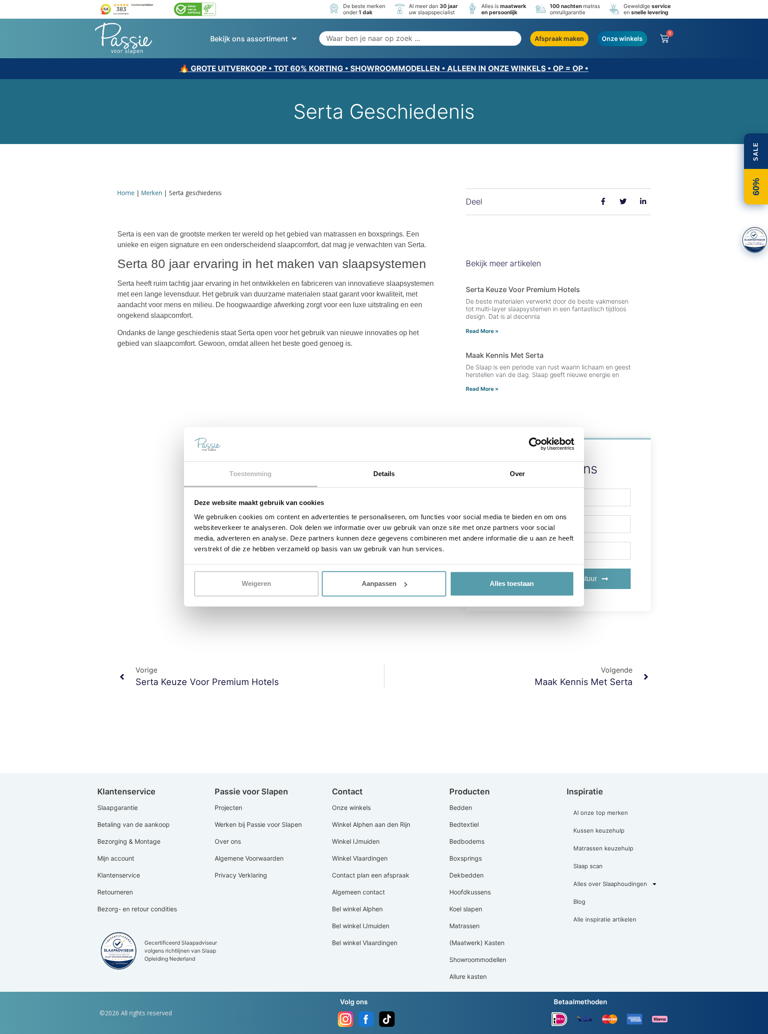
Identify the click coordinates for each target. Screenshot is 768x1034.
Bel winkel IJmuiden (360, 926)
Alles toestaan (512, 583)
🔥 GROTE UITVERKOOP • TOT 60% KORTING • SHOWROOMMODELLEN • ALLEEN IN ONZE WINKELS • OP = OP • (384, 68)
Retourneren (115, 892)
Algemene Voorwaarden (249, 858)
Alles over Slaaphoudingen (610, 883)
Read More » (482, 331)
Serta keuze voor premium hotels (523, 289)
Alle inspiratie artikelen (604, 919)
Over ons (228, 841)
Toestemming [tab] (250, 473)
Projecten (228, 807)
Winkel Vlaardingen (360, 858)
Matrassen (464, 926)
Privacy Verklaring (241, 875)
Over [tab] (517, 473)
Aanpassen (379, 583)
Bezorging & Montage (128, 841)
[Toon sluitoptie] (754, 240)
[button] (254, 38)
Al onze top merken (600, 812)
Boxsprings (465, 858)
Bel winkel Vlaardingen (364, 942)
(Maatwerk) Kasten (476, 942)
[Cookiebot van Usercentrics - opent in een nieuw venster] (535, 444)
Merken (151, 192)
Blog (579, 901)
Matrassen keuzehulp (603, 848)
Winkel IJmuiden (356, 841)
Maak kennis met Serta (505, 355)
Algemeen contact (358, 892)
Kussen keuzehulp (598, 830)
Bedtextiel (464, 824)
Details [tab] (384, 473)
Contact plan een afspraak (370, 875)
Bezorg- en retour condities (137, 909)
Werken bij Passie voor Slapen (258, 824)
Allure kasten (468, 976)
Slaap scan (588, 866)
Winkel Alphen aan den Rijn (371, 824)
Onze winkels (351, 807)
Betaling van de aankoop (133, 824)
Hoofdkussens (470, 892)
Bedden (460, 807)
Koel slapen (465, 909)
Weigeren (256, 583)
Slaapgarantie (117, 807)
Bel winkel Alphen (357, 909)
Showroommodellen (477, 959)
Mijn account (115, 858)
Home (126, 192)
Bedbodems (466, 841)
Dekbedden (466, 875)
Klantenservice (118, 875)
